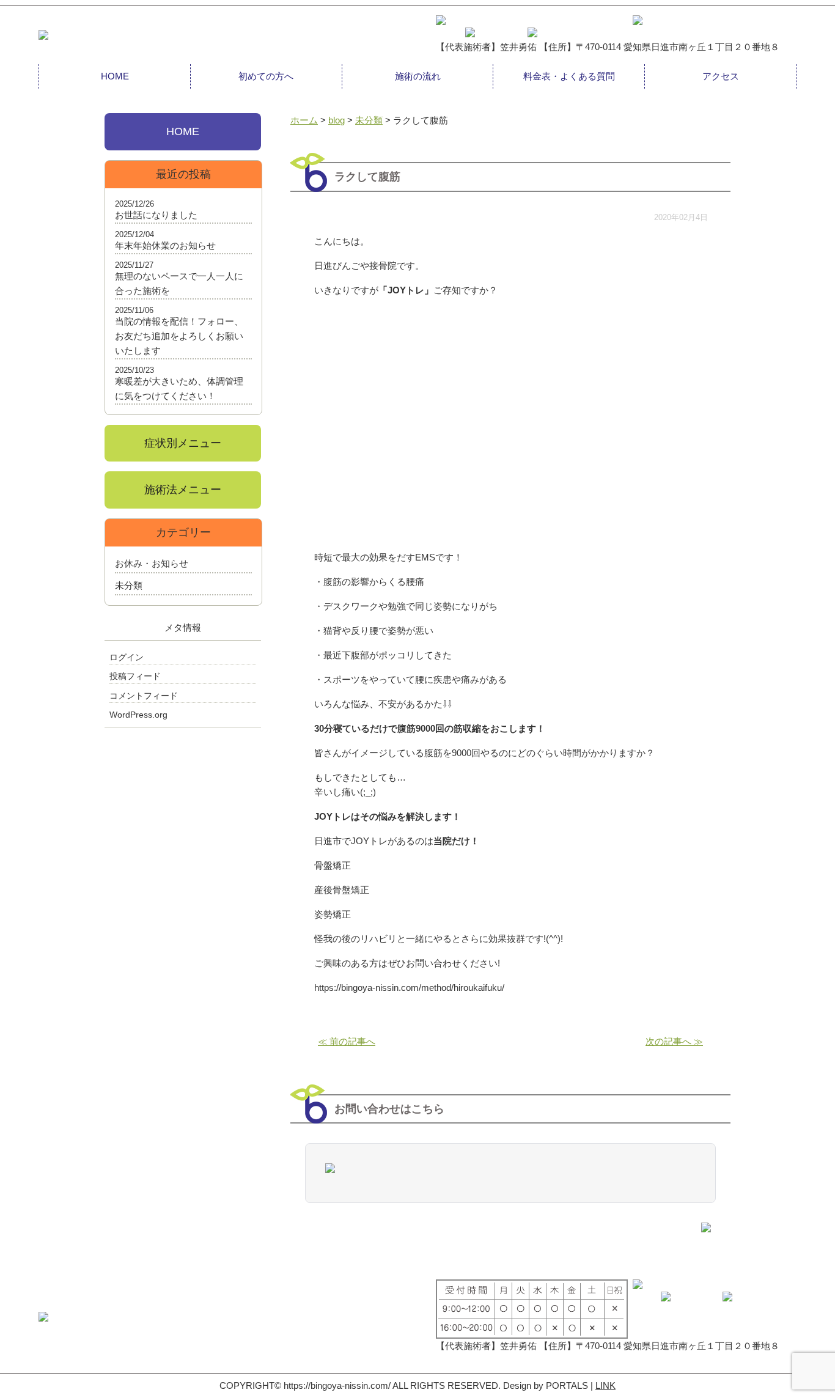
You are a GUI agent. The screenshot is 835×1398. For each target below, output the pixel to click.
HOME (115, 76)
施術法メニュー (182, 490)
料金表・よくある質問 (569, 76)
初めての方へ (265, 76)
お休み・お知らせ (151, 563)
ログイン (126, 657)
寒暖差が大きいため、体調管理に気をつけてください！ (179, 388)
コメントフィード (143, 696)
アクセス (720, 76)
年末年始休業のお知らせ (165, 245)
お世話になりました (156, 215)
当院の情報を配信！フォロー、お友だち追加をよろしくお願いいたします (179, 336)
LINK (605, 1385)
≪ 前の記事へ (346, 1041)
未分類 (128, 585)
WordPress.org (138, 714)
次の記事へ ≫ (674, 1041)
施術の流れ (418, 76)
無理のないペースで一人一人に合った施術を (179, 283)
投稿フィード (135, 676)
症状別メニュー (182, 443)
